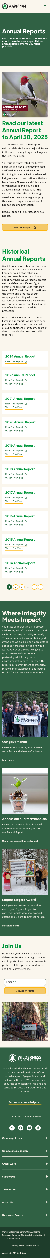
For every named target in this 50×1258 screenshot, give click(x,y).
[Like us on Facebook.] (20, 1127)
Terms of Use (32, 1245)
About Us (7, 1202)
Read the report (23, 227)
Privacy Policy (17, 1245)
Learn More (8, 760)
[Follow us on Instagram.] (12, 1127)
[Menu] (45, 6)
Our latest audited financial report (20, 841)
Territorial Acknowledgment (25, 1102)
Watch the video (14, 383)
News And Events (12, 1215)
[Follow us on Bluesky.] (29, 1127)
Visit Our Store (33, 1116)
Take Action (9, 1189)
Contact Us (15, 1116)
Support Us (8, 1176)
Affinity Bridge (19, 1253)
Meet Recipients (10, 925)
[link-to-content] (25, 94)
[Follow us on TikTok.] (38, 1127)
